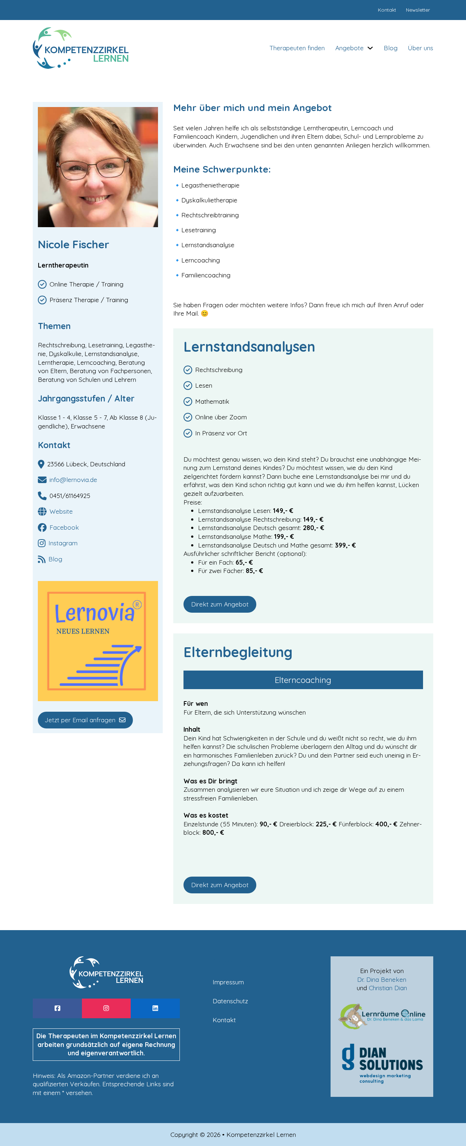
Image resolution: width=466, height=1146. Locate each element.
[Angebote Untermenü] (370, 48)
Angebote (349, 48)
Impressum (228, 982)
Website (61, 511)
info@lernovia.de (73, 479)
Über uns (420, 48)
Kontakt (224, 1020)
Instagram (63, 543)
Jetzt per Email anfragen (80, 720)
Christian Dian (388, 988)
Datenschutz (230, 1001)
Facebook (64, 527)
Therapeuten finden (297, 48)
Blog (391, 48)
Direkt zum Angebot (220, 604)
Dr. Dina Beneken (381, 979)
